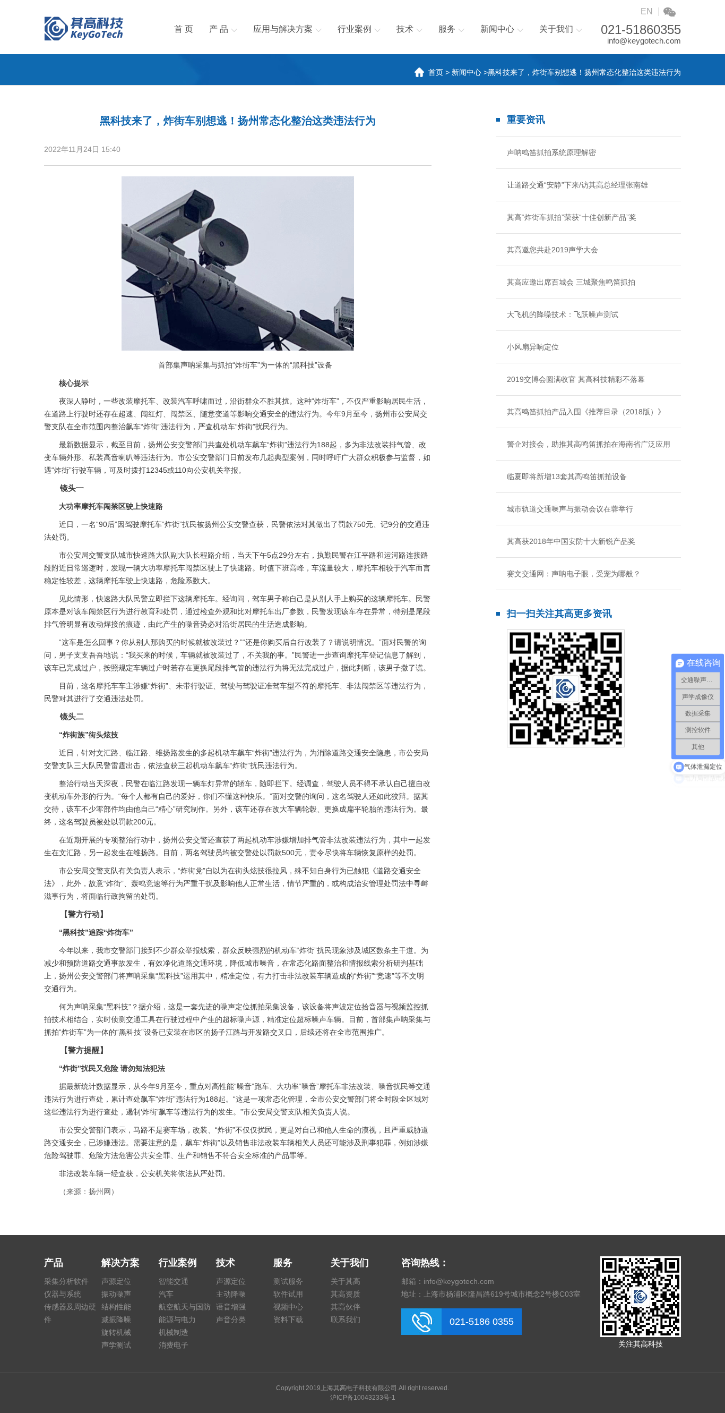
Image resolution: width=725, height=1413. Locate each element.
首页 (435, 72)
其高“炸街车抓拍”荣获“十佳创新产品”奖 (571, 217)
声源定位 (116, 1281)
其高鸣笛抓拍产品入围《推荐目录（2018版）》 (586, 411)
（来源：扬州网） (88, 1191)
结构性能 (116, 1307)
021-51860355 (641, 29)
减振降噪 (116, 1319)
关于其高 (345, 1281)
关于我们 (556, 28)
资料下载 (288, 1319)
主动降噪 (231, 1294)
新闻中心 (497, 28)
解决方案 (120, 1262)
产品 (53, 1262)
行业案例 (355, 28)
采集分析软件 (66, 1281)
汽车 (166, 1294)
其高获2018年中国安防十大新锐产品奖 (571, 541)
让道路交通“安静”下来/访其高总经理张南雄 (577, 185)
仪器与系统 (62, 1294)
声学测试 (116, 1345)
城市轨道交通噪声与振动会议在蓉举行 (570, 509)
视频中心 (288, 1307)
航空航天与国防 (185, 1307)
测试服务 (288, 1281)
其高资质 (345, 1294)
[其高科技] (84, 29)
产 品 (218, 28)
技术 (404, 28)
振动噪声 (116, 1294)
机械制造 (173, 1332)
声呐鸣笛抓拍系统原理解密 (551, 152)
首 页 (183, 28)
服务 (446, 28)
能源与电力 (177, 1319)
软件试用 (288, 1294)
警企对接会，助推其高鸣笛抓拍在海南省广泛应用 (588, 444)
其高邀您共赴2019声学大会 (552, 249)
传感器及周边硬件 (70, 1313)
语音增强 (231, 1307)
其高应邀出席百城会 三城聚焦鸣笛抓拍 (571, 282)
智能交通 (173, 1281)
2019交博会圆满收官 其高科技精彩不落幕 (576, 379)
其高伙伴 (345, 1307)
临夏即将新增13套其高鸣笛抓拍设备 (567, 476)
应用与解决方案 (283, 28)
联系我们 (345, 1319)
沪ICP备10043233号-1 (362, 1397)
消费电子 (173, 1345)
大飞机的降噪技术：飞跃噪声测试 (562, 314)
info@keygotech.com (644, 40)
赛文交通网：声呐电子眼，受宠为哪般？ (574, 573)
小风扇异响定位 (533, 347)
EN (647, 11)
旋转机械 (116, 1332)
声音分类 (231, 1319)
